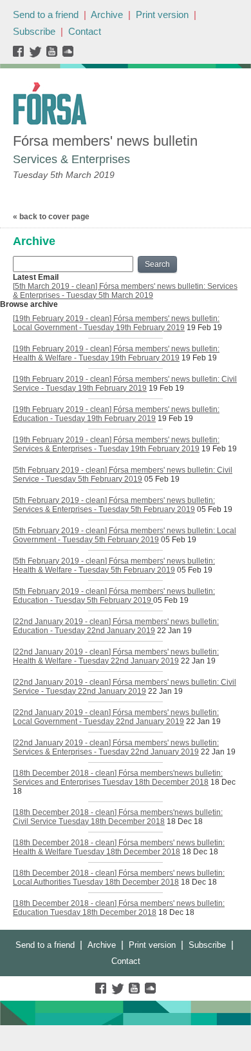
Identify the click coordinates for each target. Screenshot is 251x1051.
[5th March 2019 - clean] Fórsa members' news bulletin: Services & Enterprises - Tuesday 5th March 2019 (125, 291)
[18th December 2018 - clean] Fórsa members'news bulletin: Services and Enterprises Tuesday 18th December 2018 (118, 778)
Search (157, 264)
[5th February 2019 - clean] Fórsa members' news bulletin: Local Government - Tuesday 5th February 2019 (124, 535)
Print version (162, 14)
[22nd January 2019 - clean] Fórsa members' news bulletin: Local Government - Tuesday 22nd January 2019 (116, 717)
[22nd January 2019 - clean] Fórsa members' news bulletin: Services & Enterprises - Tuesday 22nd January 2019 (116, 747)
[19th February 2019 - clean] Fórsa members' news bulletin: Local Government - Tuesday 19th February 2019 (116, 323)
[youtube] (53, 54)
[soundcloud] (67, 54)
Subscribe (34, 31)
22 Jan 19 (174, 630)
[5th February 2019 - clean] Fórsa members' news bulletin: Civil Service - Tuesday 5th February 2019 (122, 475)
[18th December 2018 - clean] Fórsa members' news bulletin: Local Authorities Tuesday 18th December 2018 (119, 878)
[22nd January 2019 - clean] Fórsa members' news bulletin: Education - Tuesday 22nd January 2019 (116, 626)
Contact (84, 31)
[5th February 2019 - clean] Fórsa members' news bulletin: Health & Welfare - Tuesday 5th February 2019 (114, 565)
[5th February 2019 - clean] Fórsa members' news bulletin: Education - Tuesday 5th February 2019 (114, 596)
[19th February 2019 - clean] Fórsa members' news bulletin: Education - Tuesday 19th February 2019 (116, 414)
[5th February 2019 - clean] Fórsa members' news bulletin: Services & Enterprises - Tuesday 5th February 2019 (114, 505)
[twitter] (37, 54)
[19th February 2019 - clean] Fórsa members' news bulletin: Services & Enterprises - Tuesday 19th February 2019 (116, 444)
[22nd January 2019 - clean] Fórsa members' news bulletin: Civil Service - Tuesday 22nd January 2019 (124, 687)
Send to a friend (46, 14)
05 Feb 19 (162, 479)
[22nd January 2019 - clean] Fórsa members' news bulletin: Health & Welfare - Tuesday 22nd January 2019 (116, 656)
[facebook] (21, 54)
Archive (107, 14)
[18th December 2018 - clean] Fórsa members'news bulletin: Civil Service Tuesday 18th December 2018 (118, 817)
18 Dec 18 (185, 821)
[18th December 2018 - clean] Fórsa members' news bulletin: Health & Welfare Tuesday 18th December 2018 (119, 847)
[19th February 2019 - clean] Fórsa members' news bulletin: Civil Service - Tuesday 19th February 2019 (125, 384)
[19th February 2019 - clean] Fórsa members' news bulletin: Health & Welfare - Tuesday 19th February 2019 (116, 353)
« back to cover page (51, 216)
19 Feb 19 (204, 327)
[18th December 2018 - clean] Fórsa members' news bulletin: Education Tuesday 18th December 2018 (119, 908)
